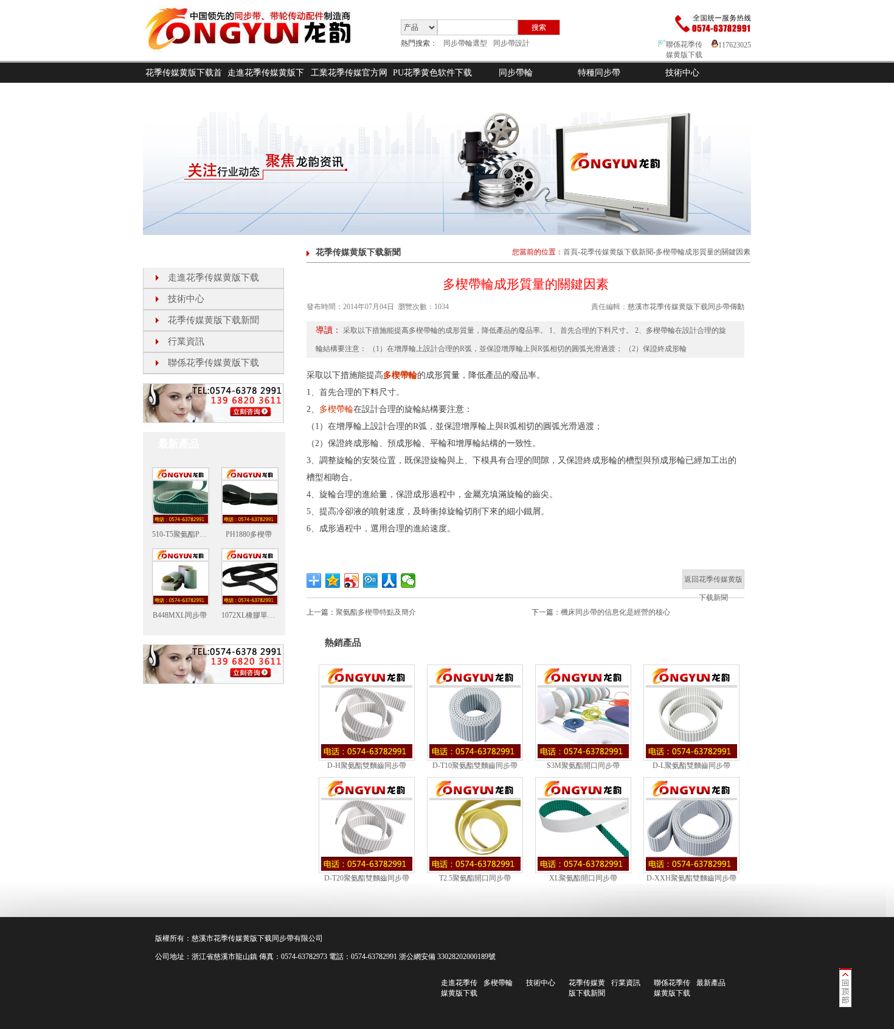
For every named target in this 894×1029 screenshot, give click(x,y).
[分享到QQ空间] (333, 580)
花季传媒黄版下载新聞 (213, 320)
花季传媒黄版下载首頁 (183, 82)
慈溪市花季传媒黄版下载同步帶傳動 (686, 306)
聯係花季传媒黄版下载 (213, 363)
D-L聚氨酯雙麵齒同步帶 (691, 765)
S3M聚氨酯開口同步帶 (583, 765)
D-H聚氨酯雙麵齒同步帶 (366, 765)
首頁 (570, 252)
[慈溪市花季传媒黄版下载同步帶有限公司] (258, 58)
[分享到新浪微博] (351, 580)
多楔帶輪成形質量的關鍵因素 (703, 252)
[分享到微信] (408, 580)
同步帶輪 (516, 72)
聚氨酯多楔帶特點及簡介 (376, 612)
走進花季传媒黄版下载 (265, 82)
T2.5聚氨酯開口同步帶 (475, 878)
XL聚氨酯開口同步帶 (583, 878)
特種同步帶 (599, 72)
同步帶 (283, 938)
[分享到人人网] (389, 580)
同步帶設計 (511, 43)
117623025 (734, 45)
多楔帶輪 (400, 375)
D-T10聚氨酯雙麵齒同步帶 (475, 765)
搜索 (539, 27)
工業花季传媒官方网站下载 (349, 82)
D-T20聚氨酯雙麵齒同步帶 (366, 878)
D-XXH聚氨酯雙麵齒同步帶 (691, 878)
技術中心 (682, 72)
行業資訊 (186, 341)
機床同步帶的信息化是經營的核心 (615, 612)
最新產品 (711, 982)
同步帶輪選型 (465, 43)
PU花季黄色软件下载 (432, 72)
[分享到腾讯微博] (370, 580)
